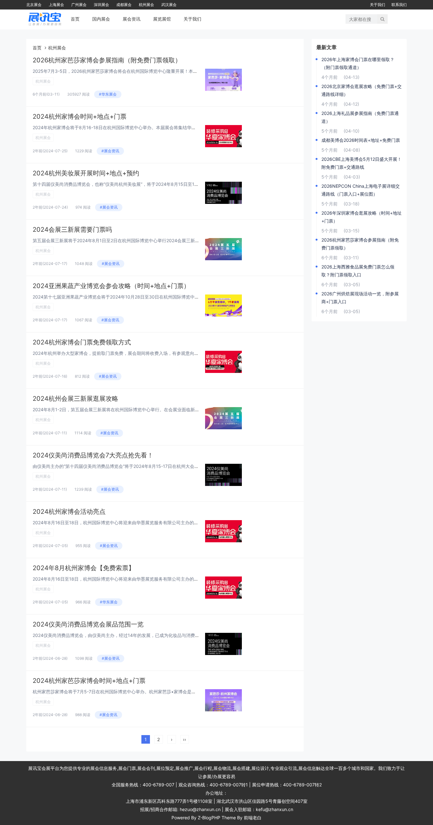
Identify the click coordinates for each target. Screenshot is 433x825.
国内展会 (101, 19)
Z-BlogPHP (209, 817)
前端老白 (253, 817)
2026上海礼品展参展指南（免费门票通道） (360, 117)
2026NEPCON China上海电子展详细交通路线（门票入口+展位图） (360, 190)
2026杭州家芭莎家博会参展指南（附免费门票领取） (107, 60)
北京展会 (34, 4)
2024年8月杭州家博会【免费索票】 (84, 568)
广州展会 (79, 4)
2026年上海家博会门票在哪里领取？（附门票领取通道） (357, 63)
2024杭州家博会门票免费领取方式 (82, 342)
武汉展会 (169, 4)
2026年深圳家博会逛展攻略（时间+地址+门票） (361, 217)
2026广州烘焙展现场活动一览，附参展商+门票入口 (360, 297)
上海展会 (56, 4)
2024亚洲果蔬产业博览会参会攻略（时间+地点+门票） (111, 286)
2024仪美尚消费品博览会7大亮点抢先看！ (93, 455)
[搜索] (382, 19)
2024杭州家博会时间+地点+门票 (79, 116)
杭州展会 (146, 4)
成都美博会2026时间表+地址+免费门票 (360, 140)
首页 (75, 19)
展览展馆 (162, 19)
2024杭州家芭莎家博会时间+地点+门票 (89, 680)
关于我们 (377, 4)
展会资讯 (131, 19)
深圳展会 (101, 4)
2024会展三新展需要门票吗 (72, 229)
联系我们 (399, 4)
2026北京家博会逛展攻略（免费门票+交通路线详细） (361, 90)
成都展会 (124, 4)
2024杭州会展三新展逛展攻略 (75, 398)
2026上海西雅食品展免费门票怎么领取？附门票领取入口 (357, 270)
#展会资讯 (110, 150)
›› (184, 739)
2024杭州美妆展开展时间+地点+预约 (86, 173)
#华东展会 (108, 94)
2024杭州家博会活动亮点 (69, 511)
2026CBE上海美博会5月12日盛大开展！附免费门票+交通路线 (361, 163)
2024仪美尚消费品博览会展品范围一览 (88, 624)
